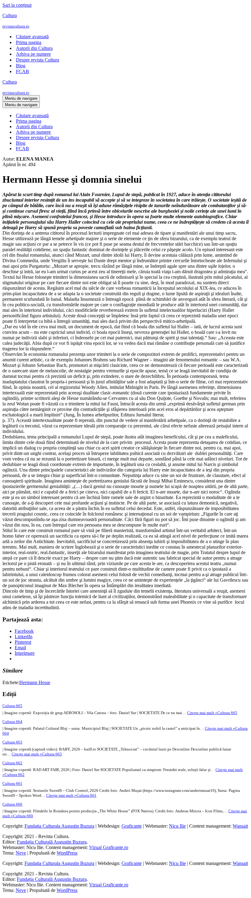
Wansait (240, 826)
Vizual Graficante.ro (108, 847)
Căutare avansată (32, 36)
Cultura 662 (12, 763)
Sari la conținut (17, 5)
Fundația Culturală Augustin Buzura (52, 841)
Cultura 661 (12, 783)
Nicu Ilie (177, 826)
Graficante (132, 826)
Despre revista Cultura (37, 59)
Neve (21, 852)
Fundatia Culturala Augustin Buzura (59, 826)
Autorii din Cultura (34, 48)
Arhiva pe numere (33, 54)
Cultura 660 (12, 804)
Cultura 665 (12, 705)
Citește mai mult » (212, 712)
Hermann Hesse (34, 682)
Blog (20, 65)
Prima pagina (28, 42)
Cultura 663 (12, 742)
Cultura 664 (12, 721)
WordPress (67, 852)
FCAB (22, 71)
